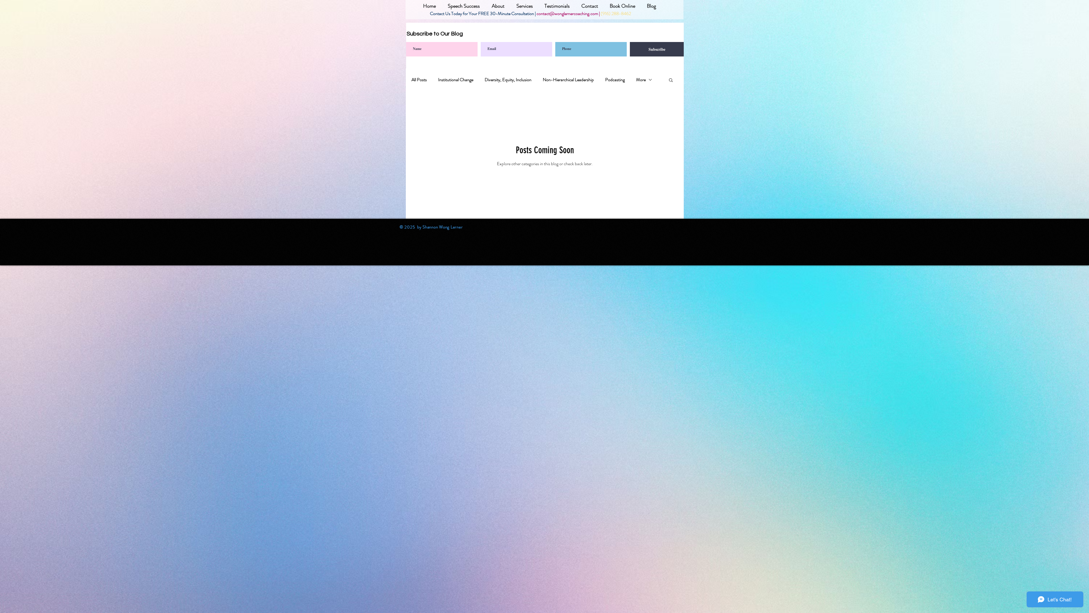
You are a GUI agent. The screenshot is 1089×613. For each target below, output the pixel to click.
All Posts (419, 80)
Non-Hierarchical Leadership (568, 80)
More (641, 80)
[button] (671, 80)
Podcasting (615, 80)
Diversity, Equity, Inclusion (508, 80)
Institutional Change (455, 80)
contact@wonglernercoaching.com (567, 13)
